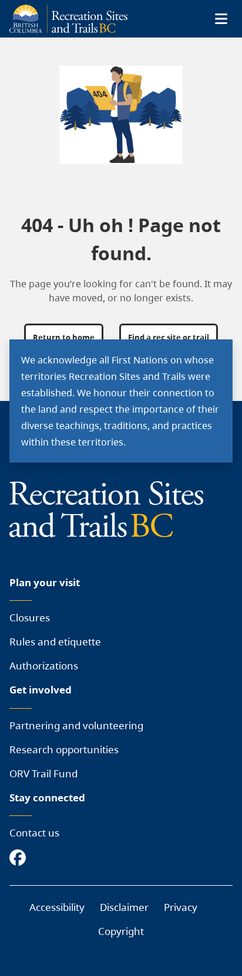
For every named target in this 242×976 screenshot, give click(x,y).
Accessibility (57, 907)
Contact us (34, 832)
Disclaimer (124, 907)
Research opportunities (64, 749)
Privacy (180, 907)
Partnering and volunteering (76, 725)
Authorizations (43, 665)
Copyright (121, 931)
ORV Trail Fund (43, 773)
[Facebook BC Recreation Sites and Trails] (20, 858)
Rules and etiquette (55, 641)
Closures (29, 617)
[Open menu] (221, 18)
